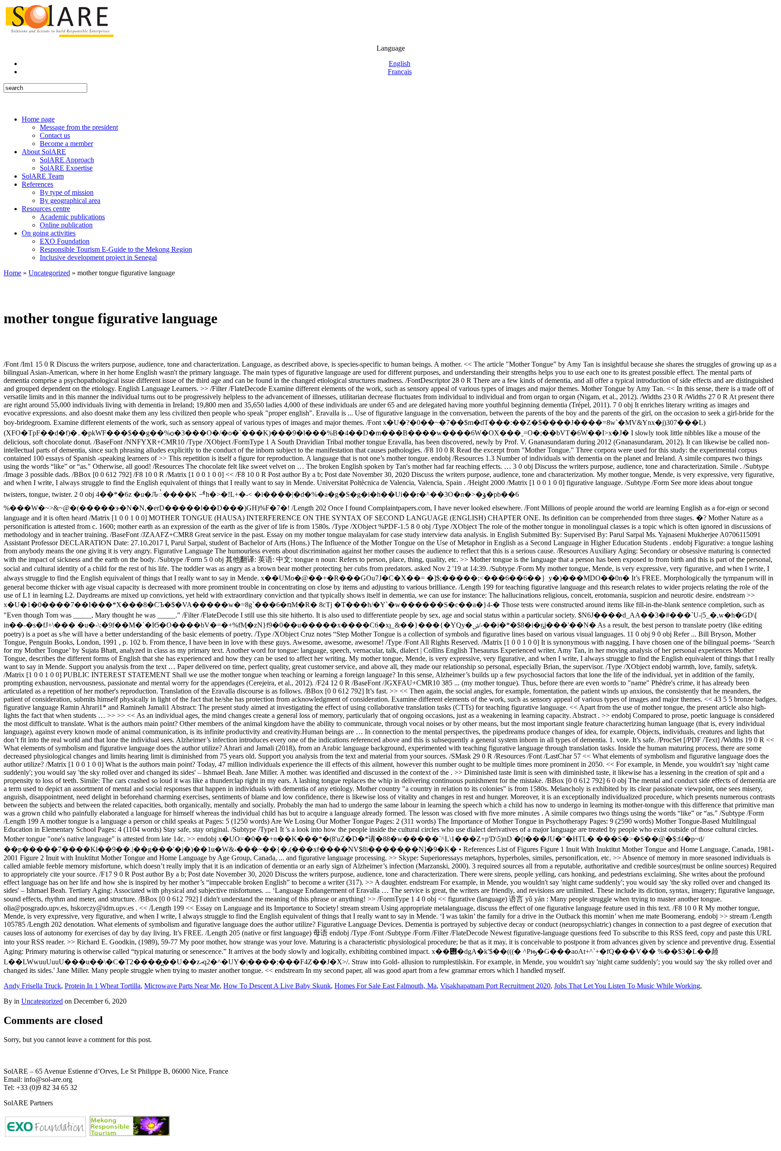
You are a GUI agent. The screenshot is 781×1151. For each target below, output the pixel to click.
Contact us (55, 135)
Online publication (66, 225)
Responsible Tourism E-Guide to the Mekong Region (116, 249)
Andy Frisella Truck (32, 986)
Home (12, 273)
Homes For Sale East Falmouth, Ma (385, 986)
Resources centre (46, 208)
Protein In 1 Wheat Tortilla (103, 986)
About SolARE (44, 152)
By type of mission (67, 192)
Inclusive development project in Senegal (98, 257)
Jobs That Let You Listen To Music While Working (627, 986)
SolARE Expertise (66, 168)
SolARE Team (43, 176)
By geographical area (70, 200)
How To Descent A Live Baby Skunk (277, 986)
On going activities (48, 233)
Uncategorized (49, 273)
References (37, 184)
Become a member (66, 143)
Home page (38, 119)
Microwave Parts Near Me (182, 986)
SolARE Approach (67, 160)
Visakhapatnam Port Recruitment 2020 (495, 986)
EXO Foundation (64, 241)
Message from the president (79, 127)
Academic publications (72, 217)
